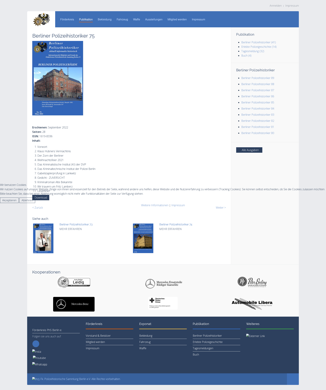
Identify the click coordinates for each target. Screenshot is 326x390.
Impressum (178, 205)
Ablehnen (27, 200)
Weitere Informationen (154, 205)
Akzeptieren (9, 200)
